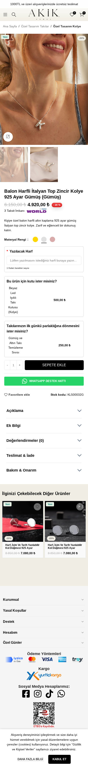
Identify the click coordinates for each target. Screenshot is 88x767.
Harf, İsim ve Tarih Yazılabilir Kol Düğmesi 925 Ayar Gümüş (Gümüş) (22, 548)
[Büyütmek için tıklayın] (8, 137)
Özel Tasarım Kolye (67, 26)
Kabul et (59, 759)
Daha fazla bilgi (31, 759)
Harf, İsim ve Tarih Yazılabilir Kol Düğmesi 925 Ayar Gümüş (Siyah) (65, 548)
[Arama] (14, 14)
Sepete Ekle (54, 365)
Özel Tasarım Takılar (35, 26)
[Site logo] (44, 14)
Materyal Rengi (15, 239)
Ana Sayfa (10, 26)
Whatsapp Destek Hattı (47, 381)
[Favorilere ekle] (37, 507)
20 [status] (56, 205)
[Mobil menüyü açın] (5, 14)
